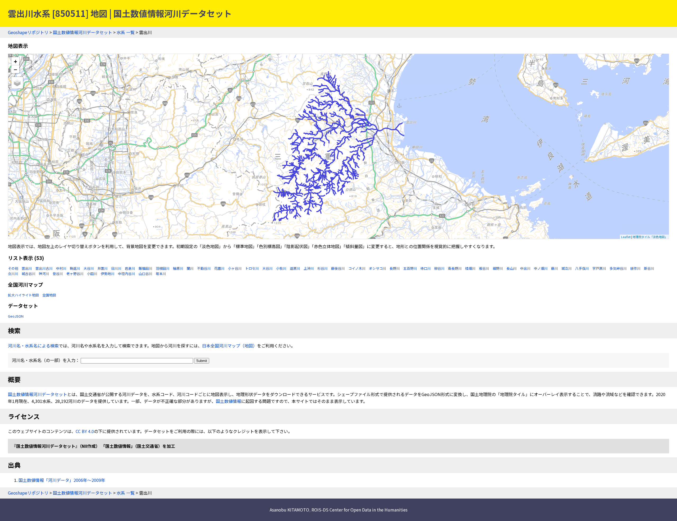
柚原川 (178, 268)
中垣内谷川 (126, 273)
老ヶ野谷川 (75, 273)
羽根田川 (163, 268)
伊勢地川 (108, 273)
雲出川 (27, 268)
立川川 (13, 273)
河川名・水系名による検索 (33, 345)
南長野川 (455, 268)
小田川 (92, 273)
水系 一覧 (126, 32)
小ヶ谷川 (235, 268)
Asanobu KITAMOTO (289, 509)
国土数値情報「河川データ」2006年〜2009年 (62, 480)
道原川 (295, 268)
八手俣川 (582, 268)
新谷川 (649, 268)
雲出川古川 (44, 268)
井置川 (102, 268)
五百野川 (410, 268)
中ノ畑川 (541, 268)
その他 (13, 268)
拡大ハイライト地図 (23, 294)
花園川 (219, 268)
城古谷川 (28, 273)
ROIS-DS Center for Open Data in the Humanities (360, 509)
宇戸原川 (599, 268)
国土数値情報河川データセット (82, 32)
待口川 (425, 268)
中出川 (525, 268)
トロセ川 (252, 268)
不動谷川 (204, 268)
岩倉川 (130, 268)
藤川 (554, 268)
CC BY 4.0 (85, 431)
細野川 (498, 268)
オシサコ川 (377, 268)
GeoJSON (16, 316)
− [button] (15, 69)
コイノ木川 (356, 268)
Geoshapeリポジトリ (28, 32)
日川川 (116, 268)
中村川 (61, 268)
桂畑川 (470, 268)
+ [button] (15, 61)
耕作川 (635, 268)
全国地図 (49, 294)
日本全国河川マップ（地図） (229, 345)
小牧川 (281, 268)
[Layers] (17, 83)
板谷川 (484, 268)
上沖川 (309, 268)
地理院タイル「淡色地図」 (650, 237)
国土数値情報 (228, 401)
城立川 (566, 268)
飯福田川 (145, 268)
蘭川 (190, 268)
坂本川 (161, 273)
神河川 (44, 273)
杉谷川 (322, 268)
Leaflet (626, 237)
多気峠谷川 (618, 268)
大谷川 (89, 268)
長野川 (395, 268)
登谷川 (58, 273)
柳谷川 (439, 268)
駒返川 (75, 268)
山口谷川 (145, 273)
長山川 (511, 268)
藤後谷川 (338, 268)
